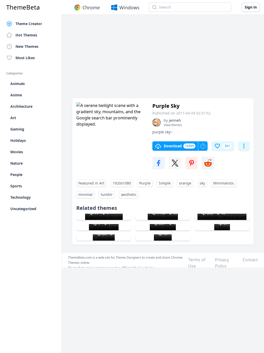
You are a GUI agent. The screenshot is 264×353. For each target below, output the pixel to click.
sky (202, 183)
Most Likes (25, 57)
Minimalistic (223, 183)
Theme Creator (28, 23)
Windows (129, 7)
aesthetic (129, 194)
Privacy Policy (222, 263)
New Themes (26, 46)
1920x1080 (122, 183)
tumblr (107, 194)
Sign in (251, 7)
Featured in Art (91, 183)
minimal (85, 194)
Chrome (91, 7)
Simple (165, 183)
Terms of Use (196, 263)
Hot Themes (26, 35)
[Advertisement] (163, 59)
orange (185, 183)
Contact (250, 260)
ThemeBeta (23, 7)
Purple (145, 183)
